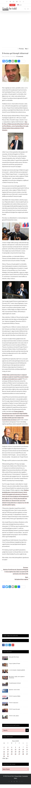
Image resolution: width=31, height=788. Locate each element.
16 (4, 751)
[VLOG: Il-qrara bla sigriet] (5, 711)
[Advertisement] (15, 27)
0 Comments (19, 56)
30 (4, 756)
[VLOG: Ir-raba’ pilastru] (5, 717)
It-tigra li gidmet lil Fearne (14, 663)
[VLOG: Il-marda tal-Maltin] (5, 698)
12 (15, 749)
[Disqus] (15, 610)
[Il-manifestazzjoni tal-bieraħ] (5, 684)
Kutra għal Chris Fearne (14, 657)
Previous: (15, 570)
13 (19, 749)
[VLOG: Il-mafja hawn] (5, 704)
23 (4, 754)
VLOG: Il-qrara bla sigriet (14, 709)
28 (23, 754)
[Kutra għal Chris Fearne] (5, 658)
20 (19, 751)
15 (27, 749)
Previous (21, 48)
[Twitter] (6, 645)
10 (8, 749)
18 (11, 751)
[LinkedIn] (10, 645)
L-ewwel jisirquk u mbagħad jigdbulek (17, 670)
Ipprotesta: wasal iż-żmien (14, 689)
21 (23, 751)
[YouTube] (13, 645)
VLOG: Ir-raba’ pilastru (14, 715)
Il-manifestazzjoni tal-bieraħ (15, 683)
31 (8, 756)
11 (11, 749)
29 (27, 754)
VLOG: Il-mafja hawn (13, 702)
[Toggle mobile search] (25, 9)
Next (26, 48)
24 (8, 754)
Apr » (7, 758)
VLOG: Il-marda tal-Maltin (14, 696)
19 (15, 751)
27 (19, 754)
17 (8, 751)
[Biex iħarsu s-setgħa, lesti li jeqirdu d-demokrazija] (5, 678)
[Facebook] (3, 645)
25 (11, 754)
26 (15, 754)
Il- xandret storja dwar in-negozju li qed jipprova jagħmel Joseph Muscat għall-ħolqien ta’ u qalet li (15, 377)
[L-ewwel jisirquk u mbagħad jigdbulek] (5, 671)
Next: (21, 578)
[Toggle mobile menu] (28, 9)
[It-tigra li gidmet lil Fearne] (5, 665)
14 (23, 749)
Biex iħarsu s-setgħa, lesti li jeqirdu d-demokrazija (17, 677)
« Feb (3, 758)
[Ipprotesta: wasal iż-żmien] (5, 691)
